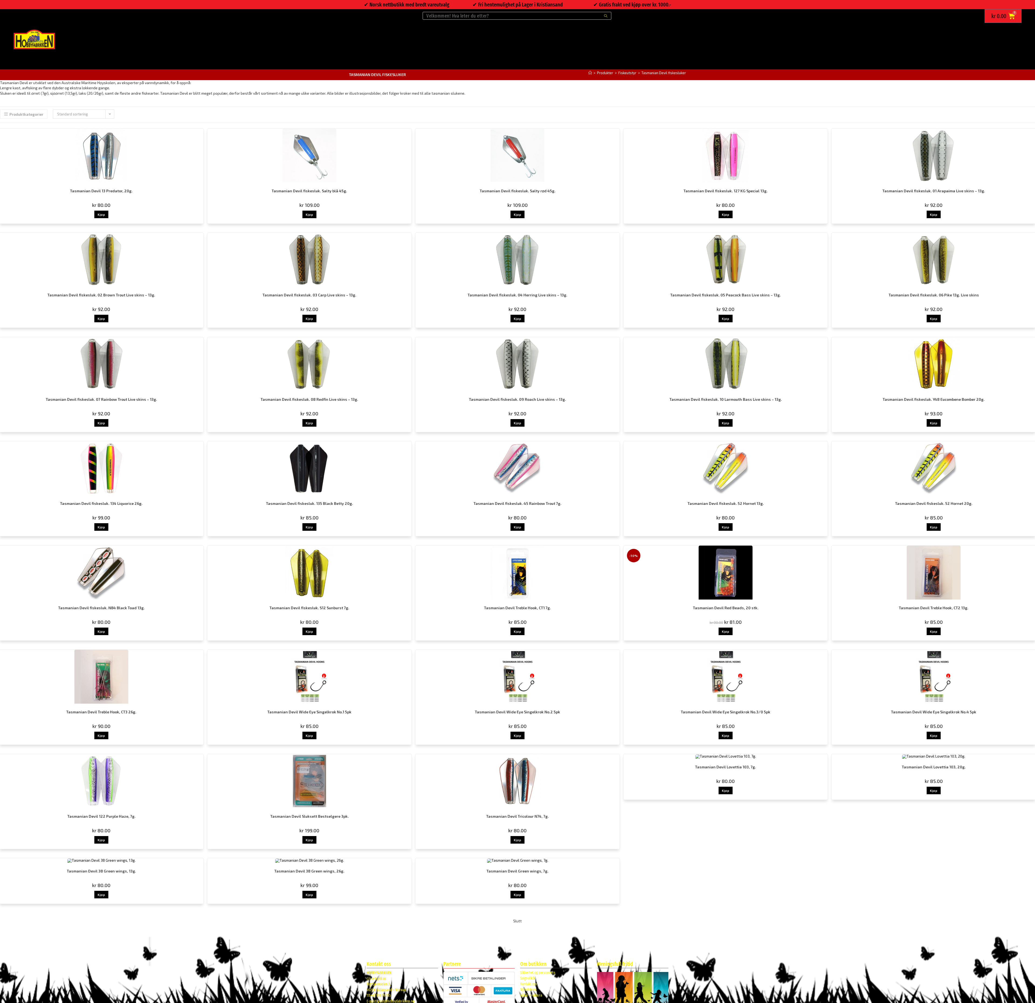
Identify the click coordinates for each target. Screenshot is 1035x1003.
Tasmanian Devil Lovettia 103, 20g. (934, 767)
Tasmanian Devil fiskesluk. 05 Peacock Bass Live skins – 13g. (725, 295)
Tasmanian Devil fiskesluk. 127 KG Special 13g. (726, 191)
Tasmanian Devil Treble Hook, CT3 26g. (101, 712)
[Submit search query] (606, 16)
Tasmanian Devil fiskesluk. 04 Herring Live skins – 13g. (517, 295)
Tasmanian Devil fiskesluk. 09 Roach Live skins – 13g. (517, 399)
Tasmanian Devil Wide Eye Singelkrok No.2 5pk (517, 712)
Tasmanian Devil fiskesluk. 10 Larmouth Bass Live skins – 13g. (726, 399)
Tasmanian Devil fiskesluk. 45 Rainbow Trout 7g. (517, 503)
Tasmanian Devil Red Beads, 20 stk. (725, 607)
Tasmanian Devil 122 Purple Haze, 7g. (101, 816)
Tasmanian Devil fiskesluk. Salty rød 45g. (518, 191)
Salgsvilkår (527, 978)
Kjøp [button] (101, 214)
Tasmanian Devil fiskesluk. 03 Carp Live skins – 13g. (309, 295)
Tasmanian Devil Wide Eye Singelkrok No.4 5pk (933, 712)
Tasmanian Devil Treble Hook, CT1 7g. (517, 607)
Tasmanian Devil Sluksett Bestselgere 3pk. (309, 816)
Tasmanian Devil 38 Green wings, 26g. (309, 871)
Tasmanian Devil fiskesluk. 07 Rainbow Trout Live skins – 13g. (101, 399)
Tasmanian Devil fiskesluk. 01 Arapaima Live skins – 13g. (933, 191)
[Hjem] (590, 73)
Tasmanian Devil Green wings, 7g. (517, 871)
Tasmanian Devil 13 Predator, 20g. (101, 191)
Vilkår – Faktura (531, 995)
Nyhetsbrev (528, 989)
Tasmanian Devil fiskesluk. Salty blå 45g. (309, 191)
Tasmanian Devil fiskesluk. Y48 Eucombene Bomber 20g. (934, 399)
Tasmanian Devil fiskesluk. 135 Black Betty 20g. (309, 503)
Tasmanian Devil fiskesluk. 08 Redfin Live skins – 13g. (309, 399)
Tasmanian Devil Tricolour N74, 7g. (517, 816)
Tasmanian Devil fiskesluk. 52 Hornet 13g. (726, 503)
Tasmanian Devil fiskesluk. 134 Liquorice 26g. (101, 503)
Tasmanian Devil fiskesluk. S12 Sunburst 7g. (309, 607)
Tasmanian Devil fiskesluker (663, 73)
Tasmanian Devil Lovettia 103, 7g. (725, 767)
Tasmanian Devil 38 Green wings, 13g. (101, 871)
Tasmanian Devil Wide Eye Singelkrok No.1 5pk (309, 712)
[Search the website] (517, 15)
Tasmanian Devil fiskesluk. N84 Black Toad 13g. (101, 607)
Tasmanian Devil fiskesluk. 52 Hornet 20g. (933, 503)
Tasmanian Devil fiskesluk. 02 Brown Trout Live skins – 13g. (101, 295)
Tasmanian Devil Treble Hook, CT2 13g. (933, 607)
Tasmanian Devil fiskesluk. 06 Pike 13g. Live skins (934, 295)
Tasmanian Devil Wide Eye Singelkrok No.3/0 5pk (725, 712)
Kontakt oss (528, 984)
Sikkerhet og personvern (537, 972)
